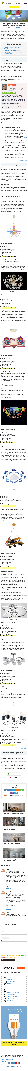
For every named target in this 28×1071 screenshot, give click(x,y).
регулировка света (12, 996)
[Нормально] (6, 795)
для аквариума (11, 981)
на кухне (9, 988)
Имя (2, 927)
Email (2, 931)
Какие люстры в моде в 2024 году (13, 813)
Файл (2, 935)
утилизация (10, 1000)
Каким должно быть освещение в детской (12, 48)
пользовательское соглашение (8, 1058)
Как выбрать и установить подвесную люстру (11, 828)
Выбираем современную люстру (12, 50)
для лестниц (10, 983)
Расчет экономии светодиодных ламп (14, 1043)
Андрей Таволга (17, 27)
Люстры (9, 27)
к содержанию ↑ (23, 160)
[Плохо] (5, 795)
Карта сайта (4, 1061)
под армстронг (11, 994)
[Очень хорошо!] (9, 795)
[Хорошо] (7, 795)
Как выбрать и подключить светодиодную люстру (11, 844)
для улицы (9, 985)
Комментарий (4, 940)
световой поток (11, 998)
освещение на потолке (13, 992)
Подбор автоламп (14, 7)
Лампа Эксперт (13, 2)
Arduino (9, 977)
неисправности (11, 990)
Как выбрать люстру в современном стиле (10, 859)
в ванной (9, 979)
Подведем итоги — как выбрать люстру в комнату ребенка (14, 53)
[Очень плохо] (4, 795)
